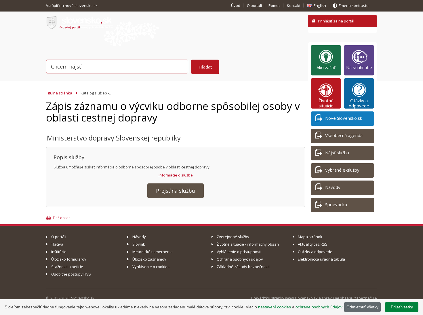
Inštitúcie (58, 251)
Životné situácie (326, 103)
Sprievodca (336, 204)
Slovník (138, 244)
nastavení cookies (274, 307)
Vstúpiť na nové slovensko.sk (72, 5)
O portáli (254, 5)
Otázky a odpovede (359, 103)
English (320, 5)
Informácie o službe (176, 175)
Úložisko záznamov (149, 259)
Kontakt (293, 5)
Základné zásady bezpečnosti (243, 266)
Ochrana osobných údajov (240, 259)
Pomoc (274, 5)
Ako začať (326, 67)
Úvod (235, 5)
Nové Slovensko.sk (343, 118)
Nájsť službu (337, 152)
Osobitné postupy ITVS (71, 274)
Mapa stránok (310, 236)
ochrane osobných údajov (319, 307)
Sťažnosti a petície (67, 266)
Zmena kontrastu (353, 5)
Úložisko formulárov (68, 259)
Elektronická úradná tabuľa (321, 259)
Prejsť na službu (175, 190)
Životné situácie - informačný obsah (248, 244)
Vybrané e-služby (342, 170)
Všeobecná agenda (344, 135)
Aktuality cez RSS (312, 244)
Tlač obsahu (63, 217)
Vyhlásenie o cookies (150, 266)
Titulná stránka (59, 93)
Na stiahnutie (359, 67)
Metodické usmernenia (152, 251)
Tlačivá (57, 244)
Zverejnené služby (233, 236)
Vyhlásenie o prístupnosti (239, 251)
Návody (332, 187)
